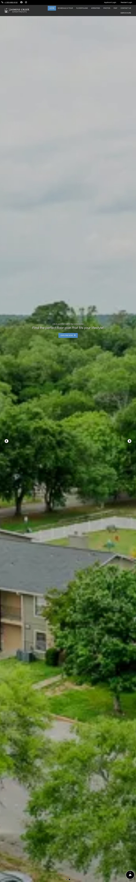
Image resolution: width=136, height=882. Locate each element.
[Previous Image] (6, 441)
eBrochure (126, 13)
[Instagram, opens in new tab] (26, 2)
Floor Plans (82, 8)
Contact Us (126, 8)
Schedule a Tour (65, 8)
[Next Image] (129, 441)
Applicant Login (111, 2)
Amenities (95, 8)
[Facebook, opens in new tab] (21, 2)
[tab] (66, 879)
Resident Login (127, 2)
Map (115, 8)
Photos (106, 8)
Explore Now (67, 335)
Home (51, 8)
